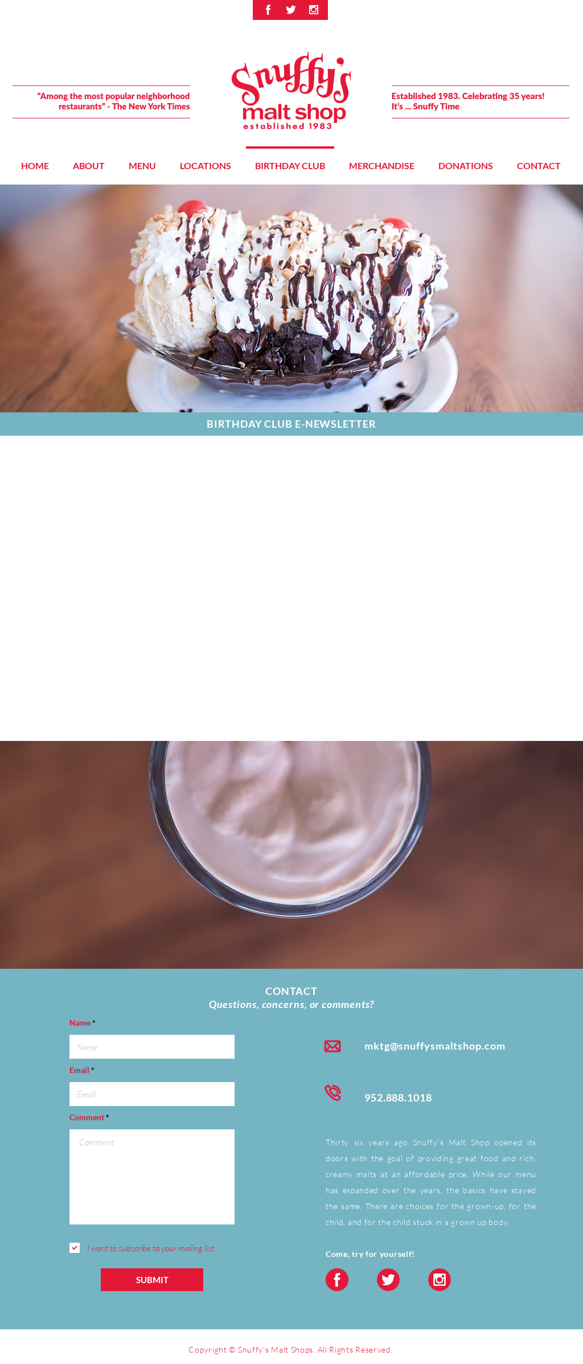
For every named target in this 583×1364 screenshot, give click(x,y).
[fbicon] (268, 9)
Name (80, 1023)
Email (79, 1070)
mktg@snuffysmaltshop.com (435, 1045)
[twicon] (290, 9)
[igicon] (313, 9)
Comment (86, 1117)
